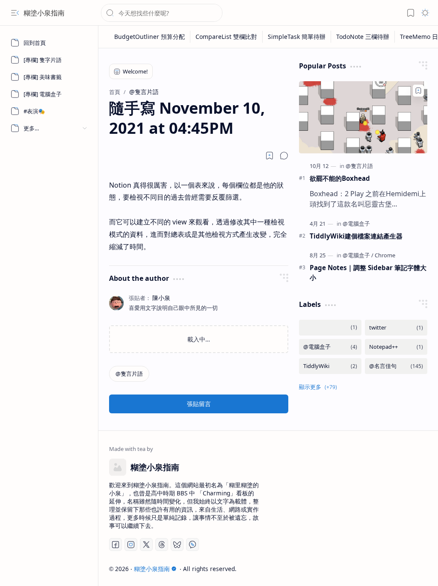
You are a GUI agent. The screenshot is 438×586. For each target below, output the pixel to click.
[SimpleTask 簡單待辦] (297, 37)
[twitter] (396, 328)
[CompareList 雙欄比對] (226, 37)
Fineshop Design (403, 569)
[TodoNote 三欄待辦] (363, 37)
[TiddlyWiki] (330, 366)
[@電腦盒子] (356, 223)
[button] (15, 12)
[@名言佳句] (396, 366)
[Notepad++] (396, 347)
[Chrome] (385, 255)
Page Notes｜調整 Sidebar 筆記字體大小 (368, 272)
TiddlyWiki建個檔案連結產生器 (356, 236)
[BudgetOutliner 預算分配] (149, 37)
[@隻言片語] (129, 374)
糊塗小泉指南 (44, 13)
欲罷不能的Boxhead (340, 178)
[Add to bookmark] (418, 91)
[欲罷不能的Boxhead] (363, 117)
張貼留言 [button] (199, 404)
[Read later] (269, 155)
